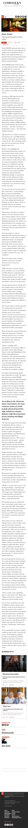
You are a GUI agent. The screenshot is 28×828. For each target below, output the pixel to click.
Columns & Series (16, 811)
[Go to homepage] (12, 4)
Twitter (16, 16)
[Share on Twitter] (5, 725)
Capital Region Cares (16, 817)
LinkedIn (23, 16)
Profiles (13, 813)
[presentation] (2, 16)
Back (4, 42)
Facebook (18, 16)
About (5, 810)
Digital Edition (7, 813)
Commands (1, 827)
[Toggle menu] (5, 16)
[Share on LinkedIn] (8, 725)
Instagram (21, 16)
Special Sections (15, 816)
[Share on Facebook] (3, 725)
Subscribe (6, 811)
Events (13, 814)
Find (26, 16)
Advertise (6, 816)
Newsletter (7, 814)
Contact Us (6, 817)
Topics (13, 810)
